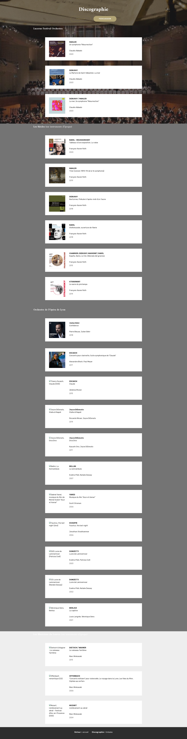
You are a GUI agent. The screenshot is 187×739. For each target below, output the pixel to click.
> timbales (102, 732)
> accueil (81, 732)
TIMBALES (80, 19)
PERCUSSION (105, 19)
